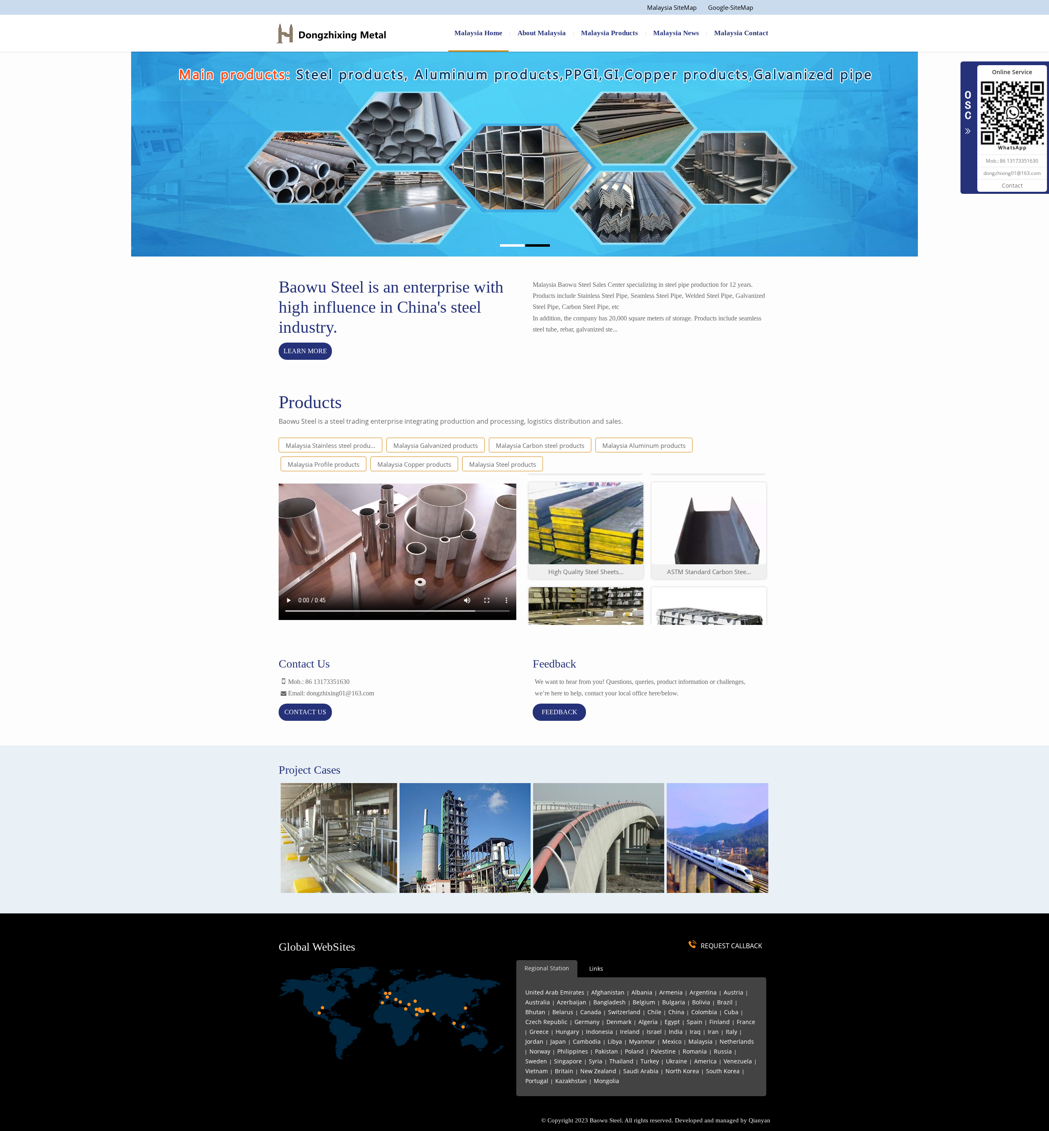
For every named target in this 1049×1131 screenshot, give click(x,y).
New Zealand (598, 1071)
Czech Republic (546, 1022)
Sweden (536, 1061)
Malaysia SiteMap (672, 7)
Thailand (621, 1061)
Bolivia (701, 1002)
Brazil (725, 1002)
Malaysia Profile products (323, 464)
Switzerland (624, 1012)
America (705, 1061)
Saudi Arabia (640, 1071)
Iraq (695, 1032)
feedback (559, 712)
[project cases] (397, 839)
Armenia (671, 992)
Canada (590, 1012)
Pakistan (606, 1051)
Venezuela (738, 1061)
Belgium (644, 1002)
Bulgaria (673, 1002)
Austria (733, 992)
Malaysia (700, 1041)
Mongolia (606, 1081)
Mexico (671, 1041)
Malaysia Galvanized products (435, 445)
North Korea (682, 1071)
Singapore (568, 1061)
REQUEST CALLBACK (731, 945)
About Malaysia (542, 33)
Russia (723, 1051)
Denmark (618, 1022)
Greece (539, 1032)
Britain (564, 1071)
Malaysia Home (478, 33)
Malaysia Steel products (502, 464)
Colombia (704, 1012)
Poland (634, 1051)
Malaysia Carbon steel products (540, 445)
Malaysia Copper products (414, 464)
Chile (654, 1012)
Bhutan (535, 1012)
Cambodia (587, 1041)
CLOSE (967, 108)
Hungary (567, 1032)
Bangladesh (609, 1002)
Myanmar (642, 1041)
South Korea (723, 1071)
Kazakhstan (571, 1081)
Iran (713, 1032)
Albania (641, 992)
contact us (305, 712)
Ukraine (676, 1061)
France (746, 1022)
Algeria (648, 1022)
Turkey (649, 1061)
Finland (719, 1022)
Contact (1012, 185)
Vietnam (536, 1071)
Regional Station (546, 968)
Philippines (572, 1051)
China (676, 1012)
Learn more (305, 350)
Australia (537, 1002)
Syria (595, 1061)
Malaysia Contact (741, 33)
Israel (654, 1032)
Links (596, 968)
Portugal (536, 1081)
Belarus (562, 1012)
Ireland (630, 1032)
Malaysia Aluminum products (644, 445)
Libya (615, 1041)
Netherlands (737, 1041)
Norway (539, 1051)
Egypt (672, 1022)
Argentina (703, 992)
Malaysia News (676, 33)
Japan (558, 1041)
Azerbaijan (571, 1002)
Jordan (534, 1041)
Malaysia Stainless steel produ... (330, 445)
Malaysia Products (609, 33)
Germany (586, 1022)
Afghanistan (607, 992)
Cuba (731, 1012)
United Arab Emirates (554, 992)
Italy (731, 1032)
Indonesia (599, 1032)
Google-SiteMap (730, 7)
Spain (694, 1022)
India (676, 1032)
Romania (695, 1051)
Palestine (663, 1051)
